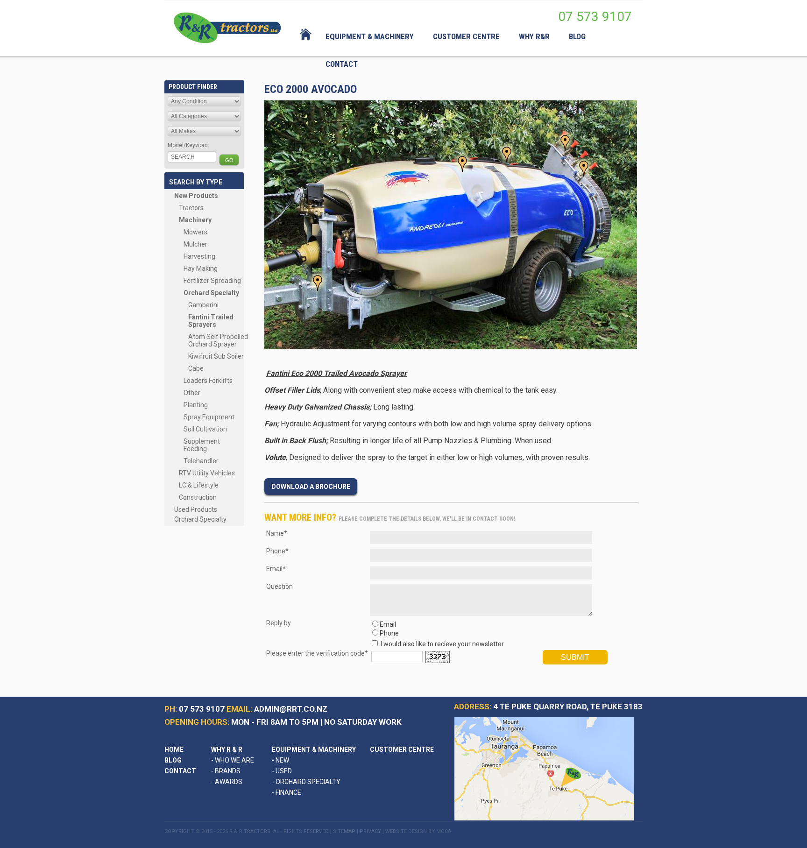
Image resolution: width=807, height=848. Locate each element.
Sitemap (344, 831)
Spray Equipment (209, 417)
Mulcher (195, 244)
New (280, 760)
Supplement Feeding (202, 445)
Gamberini (203, 305)
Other (192, 392)
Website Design (406, 831)
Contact (180, 771)
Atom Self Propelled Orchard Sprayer (218, 340)
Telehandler (201, 461)
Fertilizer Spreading (212, 280)
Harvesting (199, 256)
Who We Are (232, 760)
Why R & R (226, 749)
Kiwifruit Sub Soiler (216, 356)
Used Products (195, 509)
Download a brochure (310, 486)
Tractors (191, 208)
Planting (196, 405)
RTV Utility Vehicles (207, 473)
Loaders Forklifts (208, 380)
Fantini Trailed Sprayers (211, 320)
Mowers (195, 232)
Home (174, 749)
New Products (196, 195)
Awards (226, 781)
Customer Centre (402, 749)
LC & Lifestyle (199, 485)
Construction (198, 497)
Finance (286, 792)
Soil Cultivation (205, 429)
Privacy (370, 831)
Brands (226, 771)
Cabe (196, 368)
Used (282, 771)
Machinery (195, 220)
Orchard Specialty (211, 293)
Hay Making (201, 268)
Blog (173, 760)
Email (388, 624)
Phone (389, 633)
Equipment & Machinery (314, 749)
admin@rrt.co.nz (290, 709)
